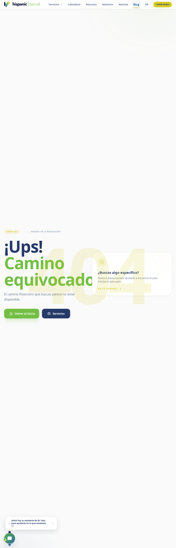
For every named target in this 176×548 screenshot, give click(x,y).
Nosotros (107, 4)
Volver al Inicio (25, 313)
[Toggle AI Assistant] (9, 538)
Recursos (91, 4)
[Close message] (52, 523)
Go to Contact (108, 288)
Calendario (74, 4)
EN (146, 4)
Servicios (54, 4)
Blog (136, 4)
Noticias (123, 4)
